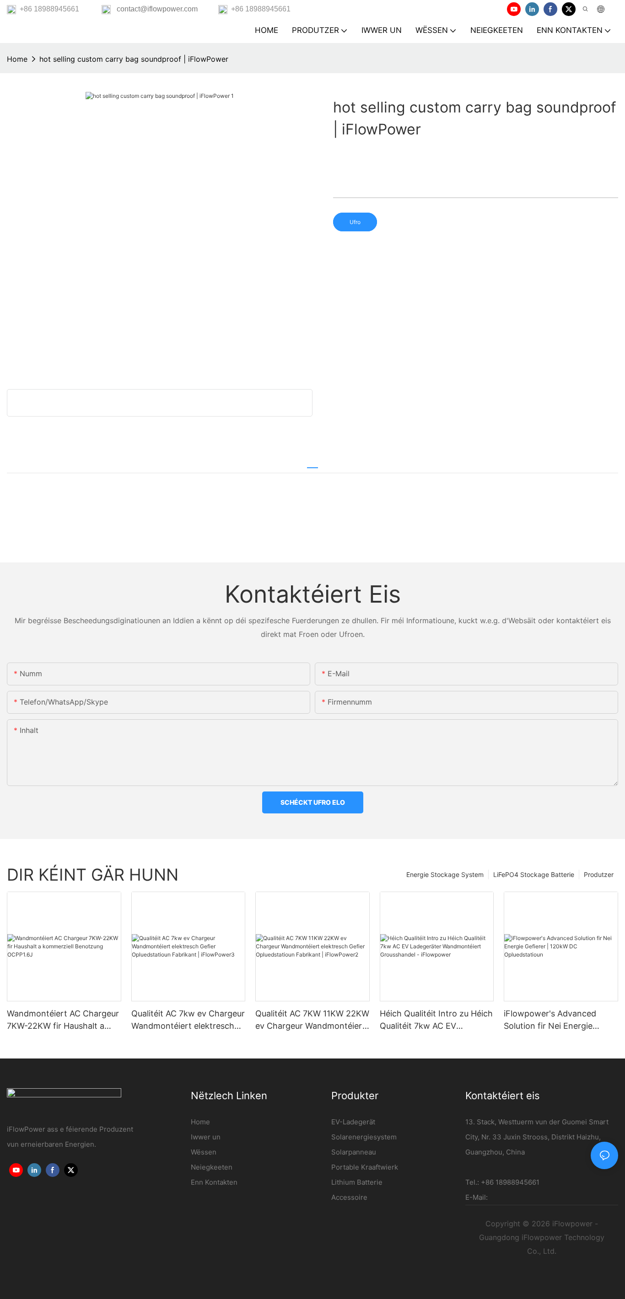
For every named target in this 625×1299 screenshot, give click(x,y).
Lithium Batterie (357, 1182)
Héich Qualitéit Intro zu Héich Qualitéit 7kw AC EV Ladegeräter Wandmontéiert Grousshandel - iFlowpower (436, 1020)
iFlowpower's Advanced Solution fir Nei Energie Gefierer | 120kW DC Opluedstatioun (550, 1020)
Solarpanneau (353, 1152)
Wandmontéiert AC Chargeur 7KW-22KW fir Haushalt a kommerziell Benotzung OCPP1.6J (63, 1020)
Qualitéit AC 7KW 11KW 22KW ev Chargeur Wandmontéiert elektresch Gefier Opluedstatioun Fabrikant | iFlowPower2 (312, 1020)
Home (17, 59)
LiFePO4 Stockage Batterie (533, 874)
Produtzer (599, 874)
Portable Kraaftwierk (364, 1167)
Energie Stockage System (445, 874)
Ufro (355, 222)
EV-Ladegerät (353, 1121)
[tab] (312, 463)
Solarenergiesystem (364, 1137)
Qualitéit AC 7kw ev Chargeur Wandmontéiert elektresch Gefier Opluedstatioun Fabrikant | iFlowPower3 (188, 1020)
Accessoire (349, 1197)
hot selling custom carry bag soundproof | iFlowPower (133, 59)
